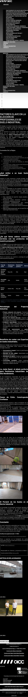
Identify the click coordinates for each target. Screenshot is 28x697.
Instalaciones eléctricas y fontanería (14, 33)
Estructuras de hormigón (13, 20)
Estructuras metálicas (13, 21)
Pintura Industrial (11, 37)
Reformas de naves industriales (15, 11)
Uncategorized (8, 109)
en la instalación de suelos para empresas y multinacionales (14, 515)
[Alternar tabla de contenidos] (1, 153)
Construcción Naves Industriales (14, 651)
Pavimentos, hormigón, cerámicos (16, 26)
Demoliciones (10, 19)
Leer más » (3, 596)
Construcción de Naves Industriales (17, 13)
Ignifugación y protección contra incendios (16, 16)
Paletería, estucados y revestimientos (13, 23)
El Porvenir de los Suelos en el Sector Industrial (15, 168)
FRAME (20, 692)
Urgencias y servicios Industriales (16, 14)
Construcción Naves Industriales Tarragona (14, 655)
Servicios (6, 4)
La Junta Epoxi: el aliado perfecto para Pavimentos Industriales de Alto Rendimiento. (15, 165)
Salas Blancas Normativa (7, 594)
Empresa (5, 43)
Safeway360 (15, 553)
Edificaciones (10, 39)
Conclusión (6, 169)
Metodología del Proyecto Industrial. (12, 160)
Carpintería (9, 31)
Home (1, 109)
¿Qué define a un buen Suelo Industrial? (13, 156)
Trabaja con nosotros (9, 46)
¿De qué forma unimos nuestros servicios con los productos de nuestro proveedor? (15, 158)
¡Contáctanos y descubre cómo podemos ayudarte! (13, 536)
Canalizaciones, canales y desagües (17, 27)
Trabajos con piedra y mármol (15, 40)
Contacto (6, 47)
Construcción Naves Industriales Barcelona (14, 653)
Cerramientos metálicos (13, 36)
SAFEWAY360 (2, 666)
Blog (4, 44)
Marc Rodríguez (9, 545)
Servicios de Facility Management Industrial (13, 633)
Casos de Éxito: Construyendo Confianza (13, 167)
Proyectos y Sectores (9, 41)
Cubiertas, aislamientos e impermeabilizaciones (13, 29)
